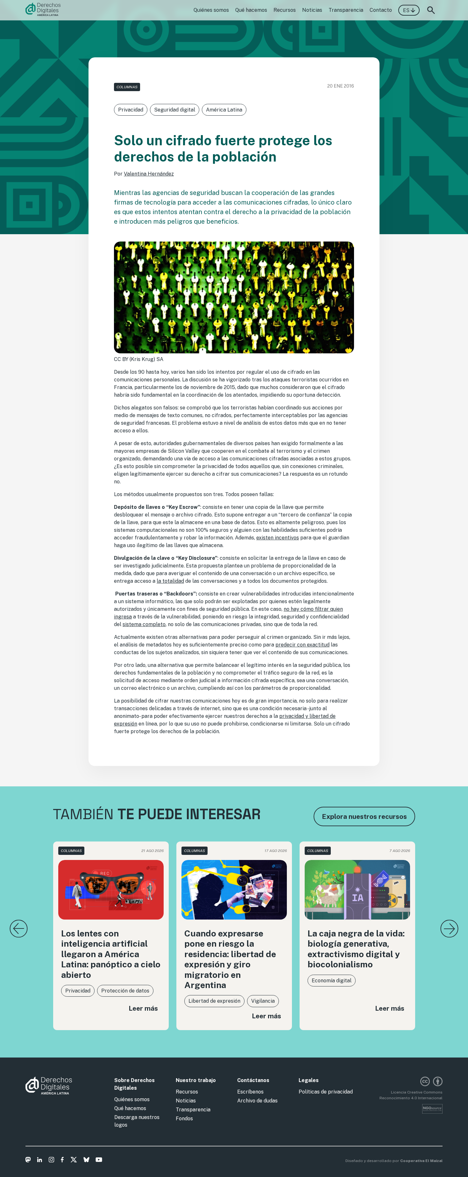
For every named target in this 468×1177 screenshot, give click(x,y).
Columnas (127, 87)
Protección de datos (125, 991)
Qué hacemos (251, 10)
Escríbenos (250, 1092)
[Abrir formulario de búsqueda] (431, 10)
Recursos (284, 10)
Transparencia (346, 10)
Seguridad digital (174, 110)
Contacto (381, 10)
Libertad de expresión (214, 1001)
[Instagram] (51, 1161)
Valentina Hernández (149, 174)
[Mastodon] (28, 1161)
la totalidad (170, 581)
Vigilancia (263, 1001)
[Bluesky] (86, 1161)
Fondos (184, 1119)
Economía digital (331, 981)
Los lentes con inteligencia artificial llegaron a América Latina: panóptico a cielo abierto (110, 954)
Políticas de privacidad (326, 1092)
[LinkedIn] (39, 1161)
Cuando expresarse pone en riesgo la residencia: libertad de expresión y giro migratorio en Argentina (230, 959)
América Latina (224, 110)
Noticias (312, 10)
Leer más (143, 1008)
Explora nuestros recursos (364, 816)
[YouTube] (99, 1161)
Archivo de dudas (257, 1101)
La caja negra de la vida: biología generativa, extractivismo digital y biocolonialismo (356, 948)
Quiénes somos (211, 10)
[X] (73, 1161)
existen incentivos (277, 538)
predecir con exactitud (302, 645)
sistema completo (144, 624)
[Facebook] (62, 1161)
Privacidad (130, 110)
